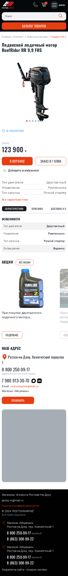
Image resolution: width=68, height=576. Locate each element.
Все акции (25, 262)
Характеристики (14, 209)
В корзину (17, 161)
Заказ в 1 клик (50, 161)
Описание (37, 209)
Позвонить (17, 400)
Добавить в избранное (23, 170)
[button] (27, 121)
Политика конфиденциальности (21, 505)
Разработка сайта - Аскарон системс (24, 569)
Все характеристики (15, 199)
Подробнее (12, 335)
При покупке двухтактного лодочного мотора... (22, 315)
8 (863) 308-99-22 (20, 538)
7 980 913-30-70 (15, 380)
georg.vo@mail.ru (12, 500)
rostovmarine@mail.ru (24, 386)
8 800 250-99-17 (16, 369)
